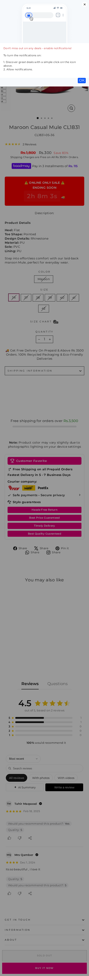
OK (81, 80)
